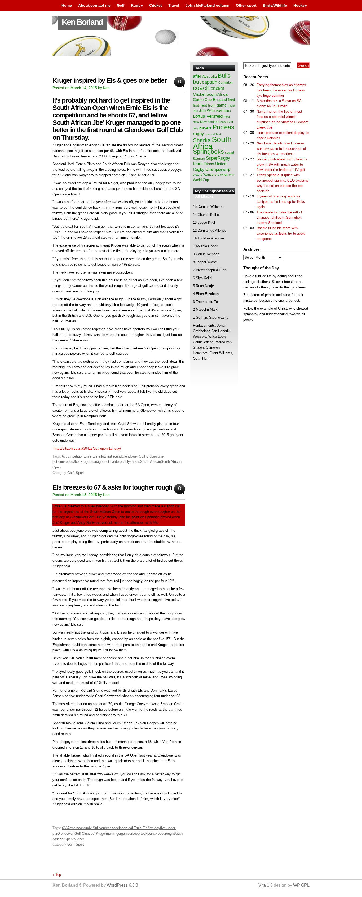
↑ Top (56, 875)
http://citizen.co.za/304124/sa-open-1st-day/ (87, 448)
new (196, 122)
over (230, 122)
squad (229, 153)
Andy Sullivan (94, 828)
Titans (209, 163)
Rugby (137, 5)
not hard (110, 462)
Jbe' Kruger (81, 462)
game (222, 105)
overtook (140, 834)
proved (160, 834)
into (195, 111)
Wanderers (211, 175)
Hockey (300, 5)
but (197, 81)
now (223, 122)
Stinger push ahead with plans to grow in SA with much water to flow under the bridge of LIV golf (282, 164)
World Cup (201, 180)
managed (97, 462)
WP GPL (301, 885)
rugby (198, 133)
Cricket (155, 5)
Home (66, 5)
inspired (67, 462)
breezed (111, 828)
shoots (135, 462)
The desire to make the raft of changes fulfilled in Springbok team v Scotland (279, 217)
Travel (173, 5)
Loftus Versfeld (208, 116)
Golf (121, 5)
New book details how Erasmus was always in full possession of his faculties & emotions (281, 148)
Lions (227, 111)
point (151, 834)
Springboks (208, 151)
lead (219, 110)
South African (150, 462)
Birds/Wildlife (275, 5)
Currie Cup (202, 100)
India (231, 105)
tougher (78, 839)
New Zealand (209, 122)
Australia (209, 76)
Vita (262, 885)
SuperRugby (218, 158)
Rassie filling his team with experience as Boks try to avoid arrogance (281, 233)
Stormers (199, 158)
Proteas (223, 127)
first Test (200, 105)
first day (154, 828)
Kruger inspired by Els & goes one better (109, 80)
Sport (80, 473)
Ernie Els (90, 456)
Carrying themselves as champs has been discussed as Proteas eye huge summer (281, 90)
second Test (213, 134)
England (220, 99)
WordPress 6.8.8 (122, 885)
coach (201, 88)
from (212, 105)
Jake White (207, 111)
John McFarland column (207, 5)
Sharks (202, 140)
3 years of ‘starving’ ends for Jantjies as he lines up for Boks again (281, 201)
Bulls (224, 75)
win (231, 175)
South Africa (212, 143)
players (205, 128)
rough (169, 834)
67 (64, 456)
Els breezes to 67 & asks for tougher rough (112, 487)
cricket (217, 88)
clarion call (125, 828)
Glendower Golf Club (137, 456)
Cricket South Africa (210, 94)
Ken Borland (82, 22)
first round (114, 456)
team (198, 163)
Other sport (246, 5)
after (197, 76)
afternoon (76, 828)
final (231, 100)
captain (209, 82)
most (227, 116)
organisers (126, 834)
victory (197, 175)
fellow (102, 456)
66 (64, 828)
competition (74, 456)
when (224, 175)
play (195, 128)
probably (123, 462)
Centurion (225, 83)
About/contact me (94, 5)
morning (112, 834)
